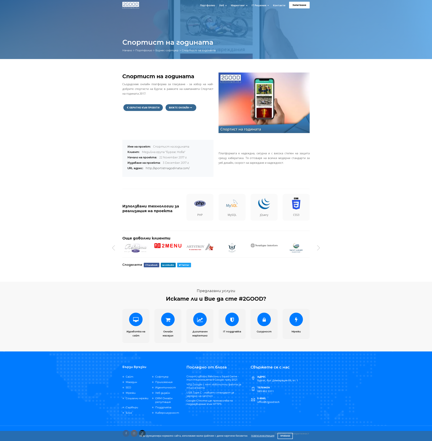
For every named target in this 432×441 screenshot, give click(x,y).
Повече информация (262, 435)
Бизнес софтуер (167, 50)
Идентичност (165, 387)
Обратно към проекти (144, 107)
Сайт (129, 376)
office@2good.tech (268, 402)
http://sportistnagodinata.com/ (168, 168)
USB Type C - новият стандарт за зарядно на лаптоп (210, 394)
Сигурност (264, 331)
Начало (127, 50)
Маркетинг (238, 5)
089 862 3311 (265, 391)
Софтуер (162, 376)
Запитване (299, 5)
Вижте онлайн (179, 107)
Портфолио (207, 5)
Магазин (131, 382)
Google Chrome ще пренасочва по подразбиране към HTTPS (209, 402)
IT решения (259, 5)
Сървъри (132, 407)
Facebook (152, 265)
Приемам (285, 435)
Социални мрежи (137, 398)
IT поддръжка (232, 331)
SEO (128, 387)
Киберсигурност (167, 412)
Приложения (163, 382)
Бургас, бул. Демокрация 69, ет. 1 (277, 380)
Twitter (185, 265)
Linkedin (169, 265)
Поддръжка (163, 407)
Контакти (279, 5)
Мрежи (296, 331)
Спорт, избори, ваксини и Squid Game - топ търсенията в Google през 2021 (212, 378)
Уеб (222, 5)
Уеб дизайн (162, 392)
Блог (129, 412)
